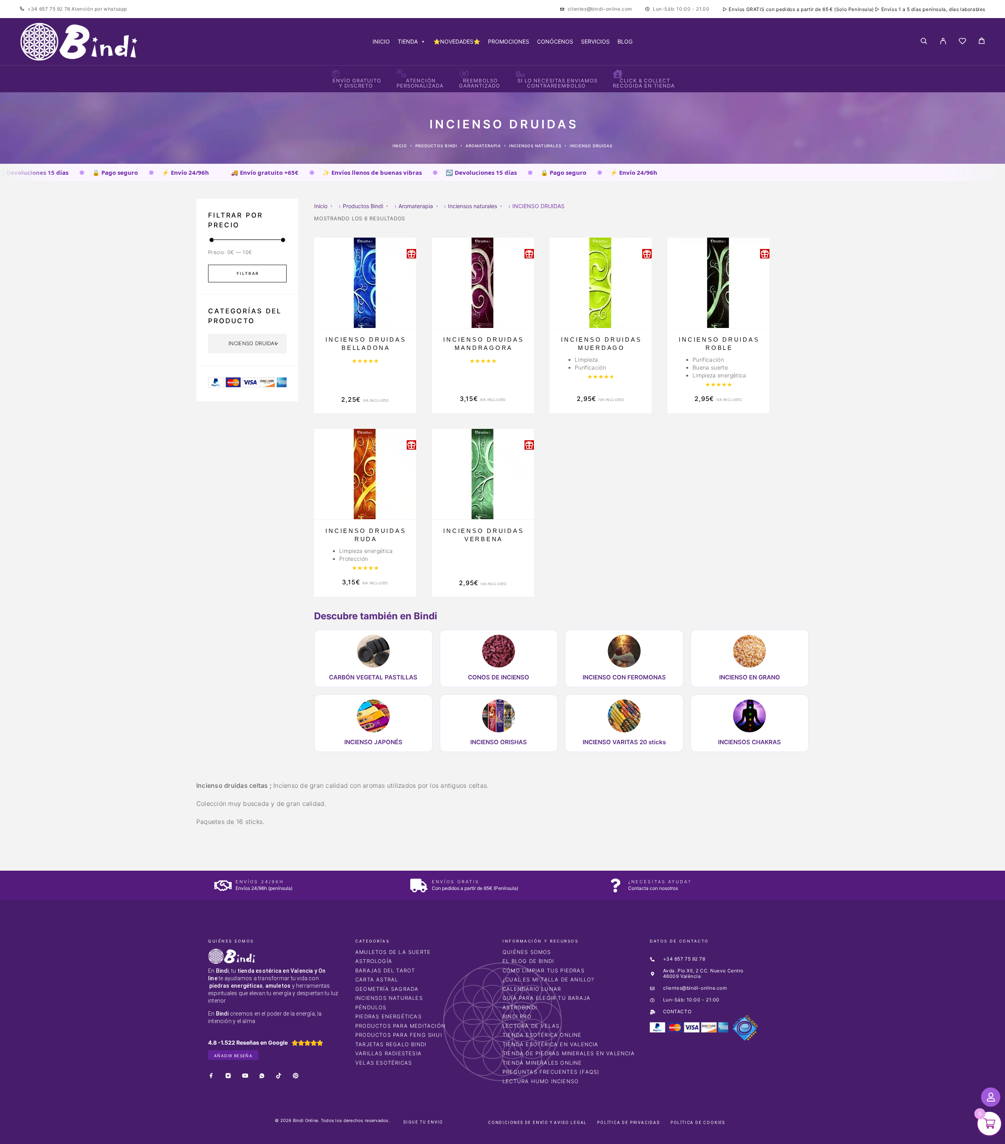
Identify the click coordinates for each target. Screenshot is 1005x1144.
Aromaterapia (483, 145)
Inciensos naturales (535, 145)
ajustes (557, 1135)
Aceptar (620, 1131)
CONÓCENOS (555, 41)
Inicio (400, 145)
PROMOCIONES (508, 41)
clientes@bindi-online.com (600, 9)
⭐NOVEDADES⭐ (456, 41)
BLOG (625, 41)
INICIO (381, 41)
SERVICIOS (595, 41)
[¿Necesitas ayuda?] (615, 885)
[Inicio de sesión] (943, 41)
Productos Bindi (436, 145)
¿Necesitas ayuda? (659, 881)
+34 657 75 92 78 (49, 9)
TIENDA (408, 41)
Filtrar (248, 273)
